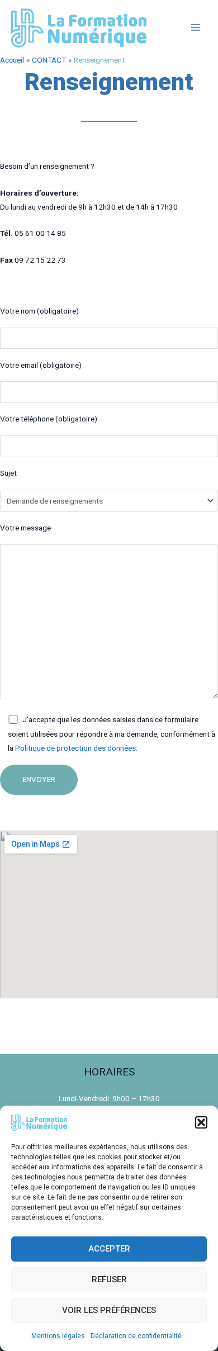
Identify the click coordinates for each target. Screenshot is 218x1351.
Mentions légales (58, 1336)
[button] (201, 1122)
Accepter (109, 1249)
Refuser (109, 1279)
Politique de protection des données (75, 747)
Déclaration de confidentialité (136, 1336)
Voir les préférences (109, 1310)
